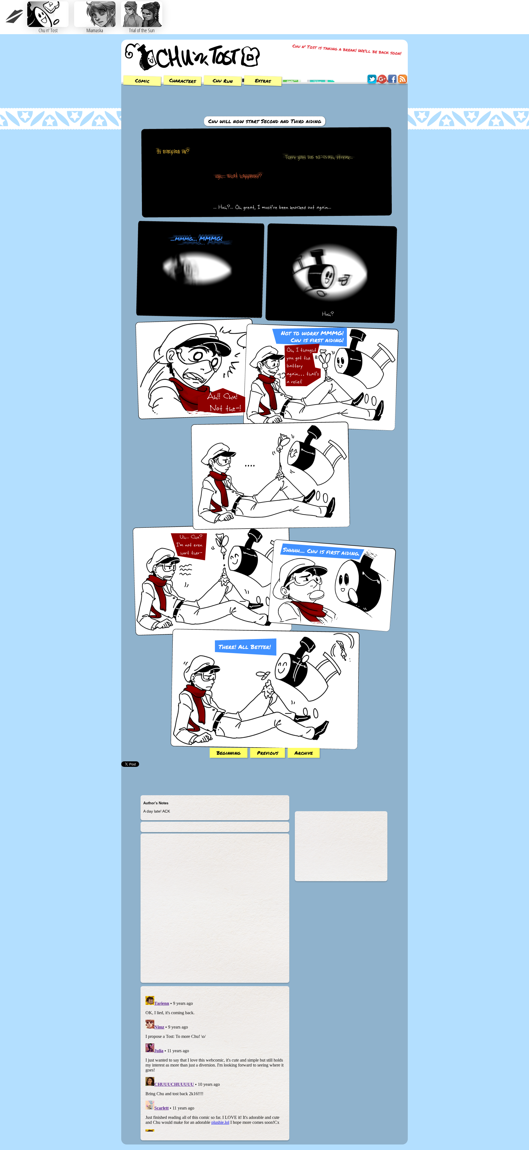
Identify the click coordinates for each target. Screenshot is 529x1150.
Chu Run (223, 81)
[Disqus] (215, 910)
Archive (304, 752)
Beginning (229, 752)
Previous (267, 752)
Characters (182, 81)
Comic (142, 81)
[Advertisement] (264, 100)
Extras (263, 81)
